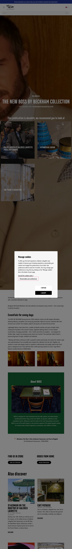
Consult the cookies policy (25, 276)
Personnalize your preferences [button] (28, 279)
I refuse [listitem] (43, 288)
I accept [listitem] (43, 293)
